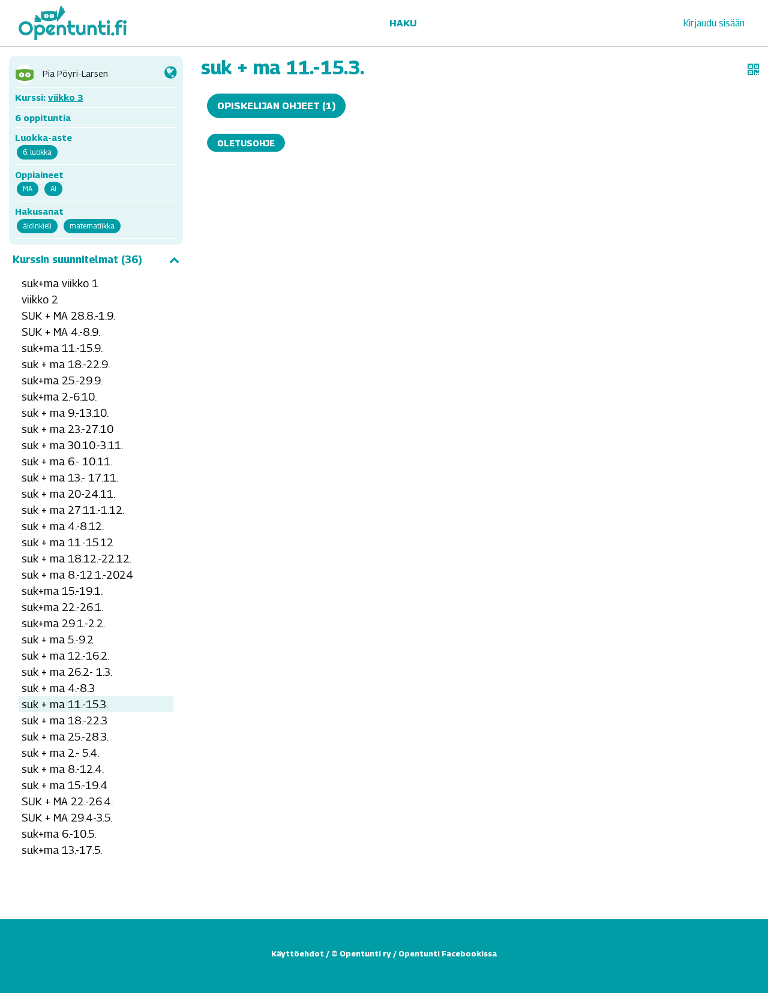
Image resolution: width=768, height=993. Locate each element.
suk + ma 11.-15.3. (65, 704)
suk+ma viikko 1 (60, 283)
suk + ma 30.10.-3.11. (72, 445)
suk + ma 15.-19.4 (64, 785)
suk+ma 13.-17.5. (62, 850)
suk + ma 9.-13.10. (65, 413)
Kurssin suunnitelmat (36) (77, 260)
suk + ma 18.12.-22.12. (76, 558)
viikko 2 (40, 299)
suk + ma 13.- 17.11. (70, 477)
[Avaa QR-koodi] (753, 69)
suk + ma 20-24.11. (68, 494)
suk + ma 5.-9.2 (58, 639)
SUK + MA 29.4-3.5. (67, 817)
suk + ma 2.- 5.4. (60, 753)
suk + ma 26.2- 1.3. (67, 672)
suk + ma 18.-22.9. (66, 364)
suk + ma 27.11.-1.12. (73, 510)
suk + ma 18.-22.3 (64, 720)
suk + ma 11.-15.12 (67, 542)
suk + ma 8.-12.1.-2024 (77, 574)
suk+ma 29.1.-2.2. (63, 623)
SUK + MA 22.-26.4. (67, 801)
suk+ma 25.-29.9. (62, 380)
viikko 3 (65, 97)
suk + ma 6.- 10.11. (67, 461)
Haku (402, 23)
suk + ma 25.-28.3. (65, 736)
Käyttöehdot (297, 953)
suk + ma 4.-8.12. (63, 526)
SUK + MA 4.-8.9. (61, 332)
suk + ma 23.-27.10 (67, 429)
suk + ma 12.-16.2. (65, 655)
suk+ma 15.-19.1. (62, 591)
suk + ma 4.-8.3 (58, 688)
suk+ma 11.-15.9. (62, 348)
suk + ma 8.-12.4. (63, 769)
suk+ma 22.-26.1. (62, 607)
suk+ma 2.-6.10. (59, 396)
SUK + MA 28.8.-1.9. (68, 315)
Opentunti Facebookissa (447, 953)
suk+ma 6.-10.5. (59, 834)
